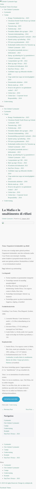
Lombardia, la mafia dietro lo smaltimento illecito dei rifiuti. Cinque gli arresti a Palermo (19, 359)
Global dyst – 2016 (14, 93)
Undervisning (8, 101)
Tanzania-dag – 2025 (14, 26)
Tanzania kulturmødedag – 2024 (18, 34)
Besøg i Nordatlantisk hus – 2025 (18, 18)
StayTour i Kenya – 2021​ (16, 69)
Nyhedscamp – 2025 (14, 29)
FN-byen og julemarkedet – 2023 (18, 42)
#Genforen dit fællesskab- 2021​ (18, 66)
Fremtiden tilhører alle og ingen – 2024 (20, 31)
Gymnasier (7, 12)
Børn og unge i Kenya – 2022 (17, 63)
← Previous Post (7, 409)
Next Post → (30, 409)
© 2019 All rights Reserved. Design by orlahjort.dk (16, 483)
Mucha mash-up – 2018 (15, 85)
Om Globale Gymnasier (11, 9)
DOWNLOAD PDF (10, 399)
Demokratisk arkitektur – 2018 (17, 82)
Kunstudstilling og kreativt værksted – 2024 (22, 37)
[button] (18, 106)
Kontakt (6, 431)
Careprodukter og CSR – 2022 (17, 61)
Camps (6, 15)
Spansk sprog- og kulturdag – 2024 (19, 39)
